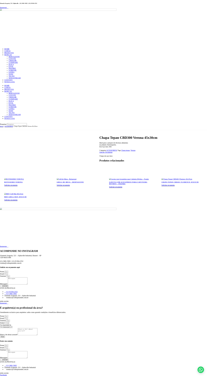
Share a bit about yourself (9, 335)
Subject (2, 323)
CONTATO (8, 80)
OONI (11, 74)
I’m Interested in (5, 325)
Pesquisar (3, 124)
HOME (6, 49)
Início (1, 126)
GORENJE (12, 70)
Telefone (3, 276)
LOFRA (11, 72)
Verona (133, 150)
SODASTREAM (15, 78)
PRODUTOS (9, 53)
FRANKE (12, 68)
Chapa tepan (125, 150)
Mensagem (4, 284)
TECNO (12, 76)
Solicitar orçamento (10, 185)
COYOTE (12, 59)
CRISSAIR (12, 60)
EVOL (11, 66)
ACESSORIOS (9, 126)
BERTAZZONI (14, 57)
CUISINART (13, 62)
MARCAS (8, 55)
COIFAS (7, 51)
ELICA (11, 64)
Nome (2, 272)
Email (2, 274)
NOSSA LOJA (9, 82)
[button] (103, 122)
